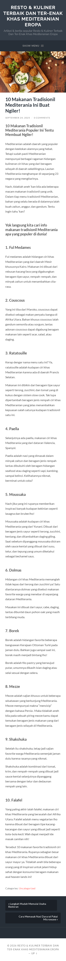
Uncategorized (27, 888)
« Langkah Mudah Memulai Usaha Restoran (27, 905)
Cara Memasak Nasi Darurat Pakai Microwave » (38, 918)
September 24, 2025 (17, 117)
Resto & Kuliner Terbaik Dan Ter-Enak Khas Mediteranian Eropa (33, 16)
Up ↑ (34, 953)
